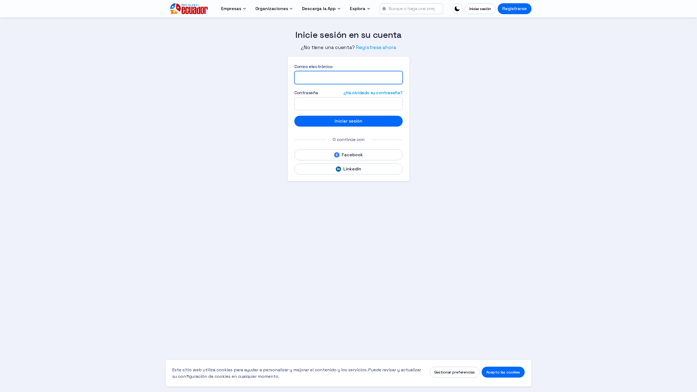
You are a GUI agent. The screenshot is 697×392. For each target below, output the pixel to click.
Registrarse (514, 8)
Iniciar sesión (480, 8)
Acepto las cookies (503, 372)
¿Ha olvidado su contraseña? (373, 93)
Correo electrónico (313, 66)
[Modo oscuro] (457, 8)
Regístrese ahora (376, 47)
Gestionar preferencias (454, 372)
